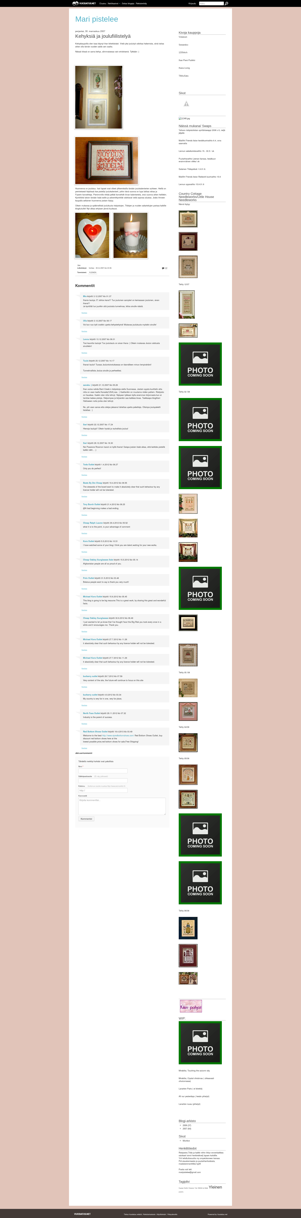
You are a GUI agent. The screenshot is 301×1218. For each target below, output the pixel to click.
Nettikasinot (113, 3)
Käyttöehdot (161, 1214)
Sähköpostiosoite (93, 776)
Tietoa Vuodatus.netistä (133, 1214)
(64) (187, 1129)
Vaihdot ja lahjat (203, 1188)
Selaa (128, 3)
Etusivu (103, 3)
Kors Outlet (88, 541)
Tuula (85, 360)
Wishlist (186, 1141)
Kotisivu (101, 786)
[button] (119, 3)
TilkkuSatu (183, 76)
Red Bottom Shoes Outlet (95, 731)
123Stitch (183, 52)
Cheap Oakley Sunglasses (95, 618)
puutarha (181, 1192)
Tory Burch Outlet (91, 504)
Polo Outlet (88, 578)
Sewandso (183, 45)
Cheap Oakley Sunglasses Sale (98, 559)
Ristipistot (191, 1188)
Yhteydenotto (172, 1214)
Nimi (80, 766)
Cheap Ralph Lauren (93, 522)
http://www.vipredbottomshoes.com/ (118, 735)
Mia (85, 296)
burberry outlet (90, 676)
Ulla (85, 320)
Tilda (196, 1188)
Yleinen (92, 272)
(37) (187, 1125)
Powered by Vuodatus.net (217, 1214)
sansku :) (87, 385)
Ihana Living (184, 68)
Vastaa (84, 312)
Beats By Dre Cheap (92, 482)
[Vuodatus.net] (82, 1214)
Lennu (86, 339)
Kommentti (82, 795)
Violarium (183, 37)
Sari (85, 424)
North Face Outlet (91, 713)
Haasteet (181, 1188)
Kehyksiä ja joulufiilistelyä (103, 36)
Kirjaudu (192, 3)
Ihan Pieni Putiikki (187, 60)
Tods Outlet (88, 464)
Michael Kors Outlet (92, 596)
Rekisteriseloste (149, 1214)
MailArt (186, 1188)
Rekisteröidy (141, 3)
